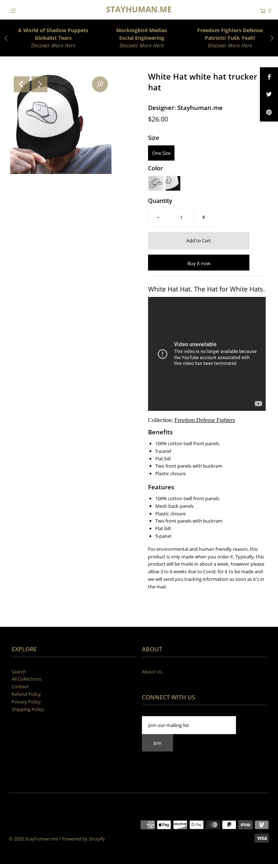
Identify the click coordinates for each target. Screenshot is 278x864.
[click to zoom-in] (100, 84)
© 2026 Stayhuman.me (33, 838)
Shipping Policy (28, 709)
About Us (152, 671)
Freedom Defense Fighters (204, 420)
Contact (20, 686)
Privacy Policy (26, 701)
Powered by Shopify (83, 838)
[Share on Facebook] (269, 76)
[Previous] (22, 84)
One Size (161, 153)
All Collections (26, 679)
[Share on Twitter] (269, 94)
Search (19, 671)
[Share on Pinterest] (269, 112)
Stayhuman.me (139, 9)
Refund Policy (26, 694)
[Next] (39, 84)
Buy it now (199, 263)
